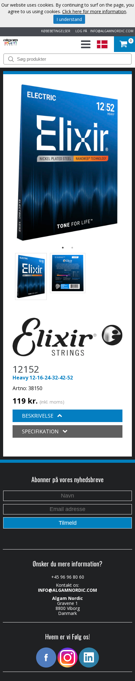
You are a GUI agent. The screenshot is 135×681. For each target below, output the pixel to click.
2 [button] (72, 248)
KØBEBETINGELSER (54, 31)
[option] (67, 162)
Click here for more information (94, 11)
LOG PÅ (80, 31)
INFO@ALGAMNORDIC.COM (111, 31)
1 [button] (63, 248)
